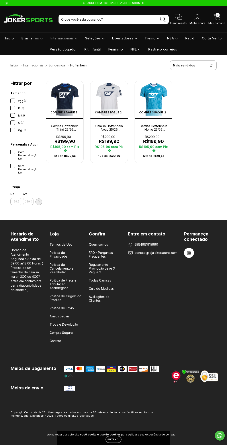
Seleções (93, 38)
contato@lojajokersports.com (156, 253)
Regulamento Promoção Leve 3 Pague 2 (102, 268)
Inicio (9, 38)
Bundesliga (57, 65)
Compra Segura (61, 332)
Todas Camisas (100, 280)
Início (14, 65)
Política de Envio (62, 308)
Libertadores (123, 38)
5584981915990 (146, 244)
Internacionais (63, 38)
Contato (55, 341)
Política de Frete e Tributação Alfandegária (63, 284)
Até (25, 194)
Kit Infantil (92, 49)
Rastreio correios (162, 49)
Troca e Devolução (64, 324)
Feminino (115, 49)
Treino (151, 38)
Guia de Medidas (101, 288)
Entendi (113, 439)
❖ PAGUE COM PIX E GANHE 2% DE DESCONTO (113, 3)
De (12, 194)
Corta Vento (212, 38)
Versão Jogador (63, 49)
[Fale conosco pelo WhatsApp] (220, 436)
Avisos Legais (59, 316)
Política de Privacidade (58, 254)
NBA (171, 38)
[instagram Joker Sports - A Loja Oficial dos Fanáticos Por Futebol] (6, 3)
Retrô (189, 38)
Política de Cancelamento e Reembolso (62, 268)
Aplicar (38, 201)
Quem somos (98, 244)
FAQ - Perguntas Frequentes (101, 254)
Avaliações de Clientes (99, 298)
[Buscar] (163, 19)
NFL (134, 49)
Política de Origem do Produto (65, 298)
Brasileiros (31, 38)
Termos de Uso (61, 244)
